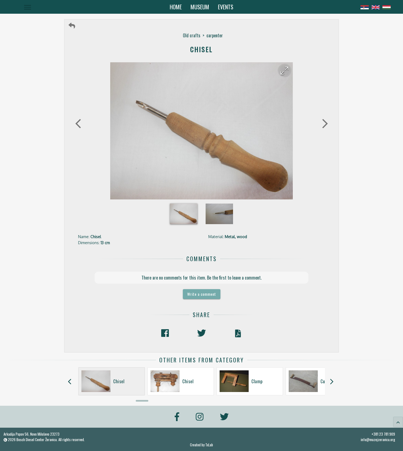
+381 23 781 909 (383, 434)
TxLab (209, 444)
